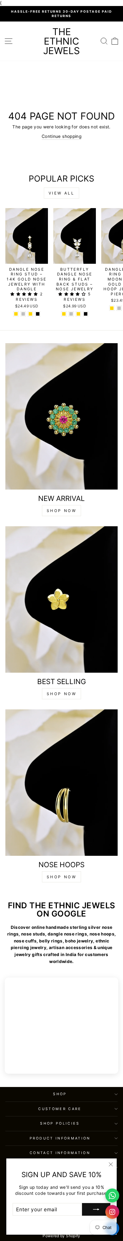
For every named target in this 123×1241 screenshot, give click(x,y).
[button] (25, 294)
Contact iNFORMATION (60, 1153)
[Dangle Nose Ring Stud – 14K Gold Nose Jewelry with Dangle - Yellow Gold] (16, 314)
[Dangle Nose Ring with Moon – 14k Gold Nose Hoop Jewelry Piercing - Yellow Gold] (111, 308)
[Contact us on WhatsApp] (112, 1195)
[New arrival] (61, 416)
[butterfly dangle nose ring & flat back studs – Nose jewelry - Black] (85, 314)
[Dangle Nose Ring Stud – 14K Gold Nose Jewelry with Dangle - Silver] (23, 314)
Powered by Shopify (61, 1235)
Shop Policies (59, 1123)
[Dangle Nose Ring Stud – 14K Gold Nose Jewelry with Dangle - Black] (37, 314)
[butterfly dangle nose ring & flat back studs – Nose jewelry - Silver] (71, 314)
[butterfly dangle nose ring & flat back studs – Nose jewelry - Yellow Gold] (64, 314)
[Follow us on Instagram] (112, 1212)
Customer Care (59, 1109)
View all (62, 193)
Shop (60, 1094)
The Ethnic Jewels (61, 41)
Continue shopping (61, 136)
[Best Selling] (61, 599)
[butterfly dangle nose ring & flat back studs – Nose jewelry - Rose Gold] (78, 314)
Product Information (60, 1138)
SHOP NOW (62, 510)
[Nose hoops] (61, 782)
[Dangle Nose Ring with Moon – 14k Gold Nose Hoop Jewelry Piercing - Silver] (119, 308)
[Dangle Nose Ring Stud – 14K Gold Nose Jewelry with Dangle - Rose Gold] (30, 314)
